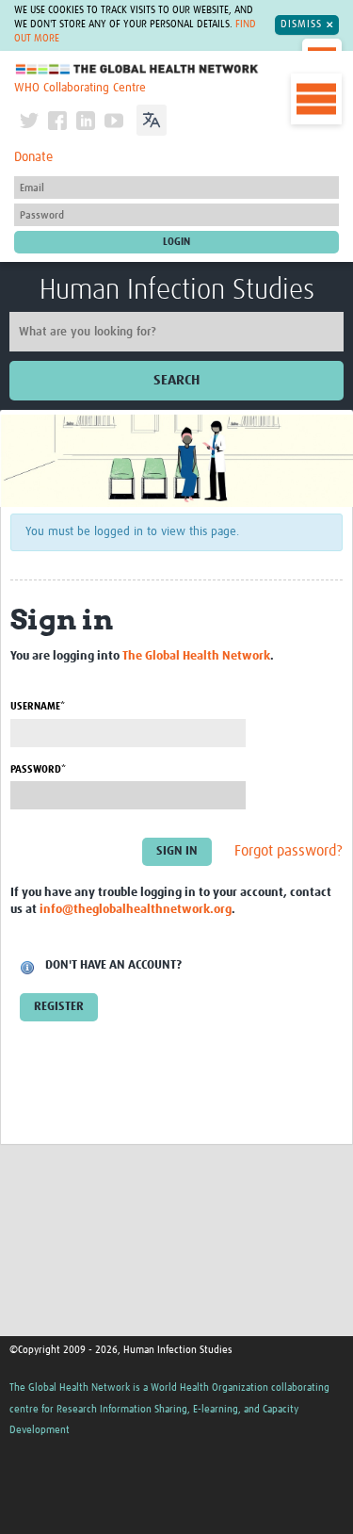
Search (176, 380)
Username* (37, 706)
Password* (38, 769)
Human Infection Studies (177, 290)
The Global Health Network (137, 69)
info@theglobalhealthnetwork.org (136, 910)
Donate (33, 157)
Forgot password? (288, 851)
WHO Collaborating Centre (80, 88)
